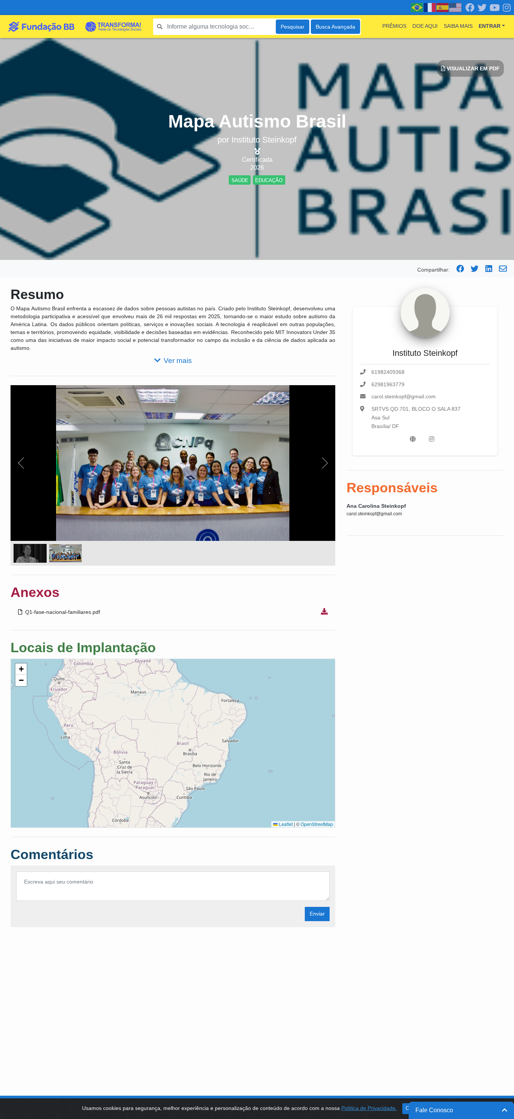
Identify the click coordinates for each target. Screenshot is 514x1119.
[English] (455, 7)
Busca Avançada (335, 27)
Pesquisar (292, 27)
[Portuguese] (417, 7)
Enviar (317, 914)
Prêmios (394, 26)
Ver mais (178, 360)
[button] (21, 669)
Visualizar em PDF (472, 68)
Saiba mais (458, 26)
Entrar (489, 26)
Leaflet (285, 824)
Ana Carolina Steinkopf (376, 506)
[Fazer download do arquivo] (324, 612)
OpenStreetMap (317, 824)
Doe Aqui (425, 26)
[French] (430, 7)
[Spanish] (442, 7)
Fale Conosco (434, 1110)
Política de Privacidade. (369, 1108)
